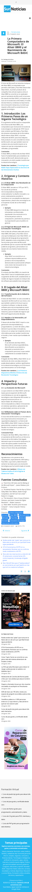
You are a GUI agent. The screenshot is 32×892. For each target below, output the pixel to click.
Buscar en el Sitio (16, 880)
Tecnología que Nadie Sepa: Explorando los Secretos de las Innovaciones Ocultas (15, 167)
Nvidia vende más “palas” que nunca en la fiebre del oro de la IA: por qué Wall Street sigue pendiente (16, 542)
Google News (16, 889)
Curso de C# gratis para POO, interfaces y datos (15, 817)
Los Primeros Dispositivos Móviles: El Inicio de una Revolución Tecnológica (14, 373)
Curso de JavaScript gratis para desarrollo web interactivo (15, 795)
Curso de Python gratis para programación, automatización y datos (14, 810)
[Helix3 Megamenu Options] (30, 18)
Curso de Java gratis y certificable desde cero (15, 803)
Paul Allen (14, 518)
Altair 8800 (13, 515)
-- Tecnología (15, 32)
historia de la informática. (10, 523)
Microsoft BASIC (24, 515)
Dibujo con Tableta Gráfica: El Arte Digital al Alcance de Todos (13, 471)
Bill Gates (6, 518)
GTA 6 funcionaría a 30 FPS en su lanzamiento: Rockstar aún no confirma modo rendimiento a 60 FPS (16, 549)
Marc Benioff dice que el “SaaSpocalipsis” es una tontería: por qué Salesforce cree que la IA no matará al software (16, 565)
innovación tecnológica (17, 521)
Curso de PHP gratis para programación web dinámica (15, 825)
